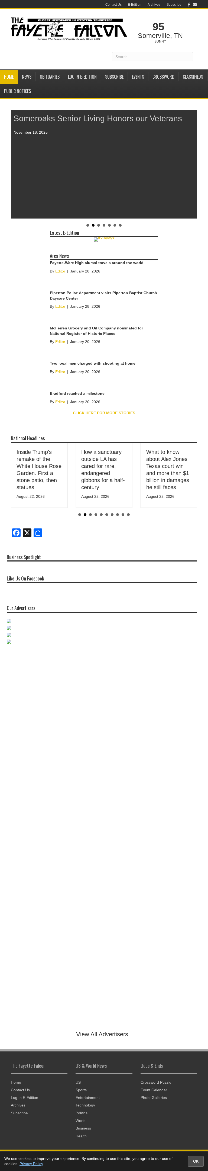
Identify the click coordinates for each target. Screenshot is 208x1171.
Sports (81, 1090)
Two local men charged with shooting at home (92, 363)
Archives (154, 5)
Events (138, 76)
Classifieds (193, 76)
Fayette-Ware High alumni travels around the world (97, 263)
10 (128, 514)
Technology (85, 1105)
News (26, 76)
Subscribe (174, 5)
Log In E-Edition (82, 76)
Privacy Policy (31, 1164)
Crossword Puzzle (156, 1082)
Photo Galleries (154, 1097)
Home (9, 76)
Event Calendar (154, 1090)
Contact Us (113, 5)
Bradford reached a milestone (77, 393)
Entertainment (88, 1097)
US (78, 1082)
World (81, 1120)
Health (81, 1136)
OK (196, 1161)
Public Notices (17, 91)
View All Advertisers (102, 1034)
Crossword (163, 76)
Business (83, 1128)
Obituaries (50, 76)
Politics (81, 1113)
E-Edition (134, 5)
